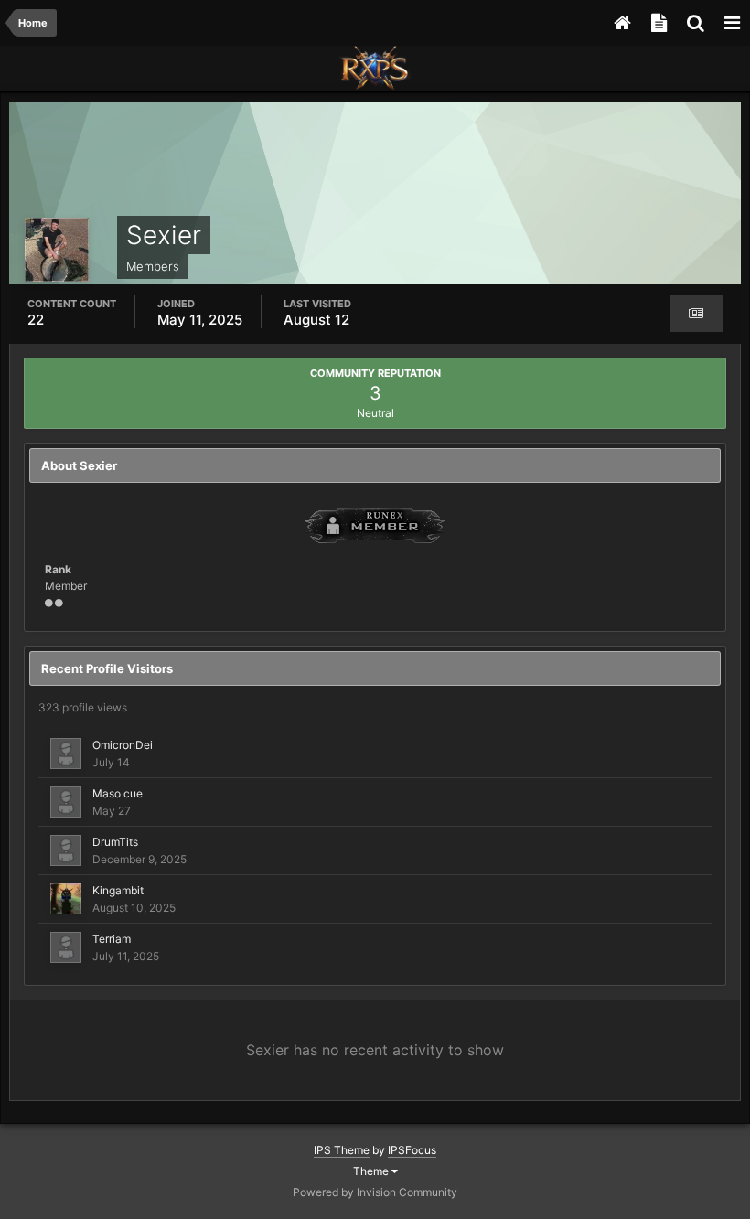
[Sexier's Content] (696, 313)
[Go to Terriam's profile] (65, 947)
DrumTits (115, 842)
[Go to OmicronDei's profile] (65, 753)
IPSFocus (412, 1150)
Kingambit (118, 890)
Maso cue (117, 793)
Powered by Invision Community (375, 1192)
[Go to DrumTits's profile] (65, 850)
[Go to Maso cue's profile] (65, 802)
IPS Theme (342, 1150)
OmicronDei (122, 745)
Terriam (111, 939)
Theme (372, 1171)
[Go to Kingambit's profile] (65, 898)
